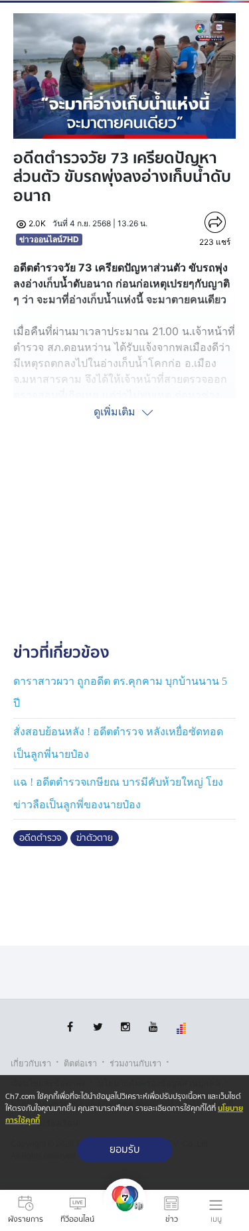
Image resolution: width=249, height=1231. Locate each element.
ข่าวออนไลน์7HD (49, 239)
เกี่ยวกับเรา (31, 1063)
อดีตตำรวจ (40, 838)
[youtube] (153, 1027)
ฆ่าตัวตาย (94, 838)
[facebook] (70, 1027)
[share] (215, 222)
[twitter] (98, 1027)
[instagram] (125, 1027)
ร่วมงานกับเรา (135, 1063)
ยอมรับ (125, 1149)
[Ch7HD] (125, 1210)
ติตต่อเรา (80, 1063)
